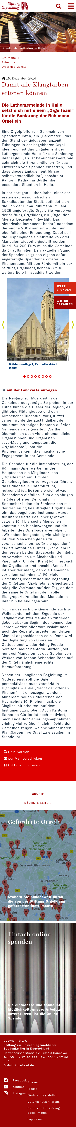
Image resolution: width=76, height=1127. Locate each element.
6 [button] (43, 376)
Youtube (19, 1087)
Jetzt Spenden (64, 288)
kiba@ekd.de (24, 1065)
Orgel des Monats (14, 66)
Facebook (20, 1080)
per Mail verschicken (24, 759)
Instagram (20, 1093)
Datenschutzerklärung (43, 1101)
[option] (38, 324)
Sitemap (33, 1082)
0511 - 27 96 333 (24, 1057)
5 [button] (39, 376)
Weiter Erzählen (65, 302)
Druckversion (18, 752)
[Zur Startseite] (15, 6)
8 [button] (50, 376)
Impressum (35, 1119)
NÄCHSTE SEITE (36, 803)
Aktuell (6, 62)
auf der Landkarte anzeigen (32, 390)
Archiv (38, 794)
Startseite (9, 58)
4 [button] (35, 376)
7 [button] (46, 376)
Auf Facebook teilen (23, 765)
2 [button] (28, 376)
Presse (32, 1088)
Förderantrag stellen (42, 1095)
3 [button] (32, 376)
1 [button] (24, 376)
